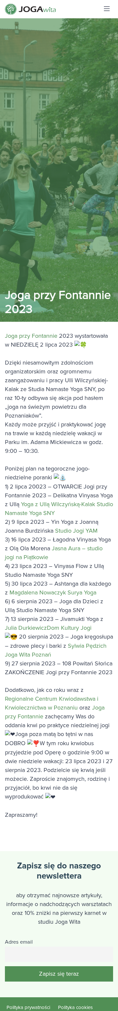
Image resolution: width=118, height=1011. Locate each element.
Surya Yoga (82, 592)
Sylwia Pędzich (87, 645)
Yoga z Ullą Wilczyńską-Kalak (59, 504)
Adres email (19, 942)
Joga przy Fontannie (31, 335)
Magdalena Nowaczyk (39, 592)
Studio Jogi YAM (76, 530)
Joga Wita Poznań (28, 654)
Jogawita (47, 9)
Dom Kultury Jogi (69, 627)
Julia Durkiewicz (26, 627)
